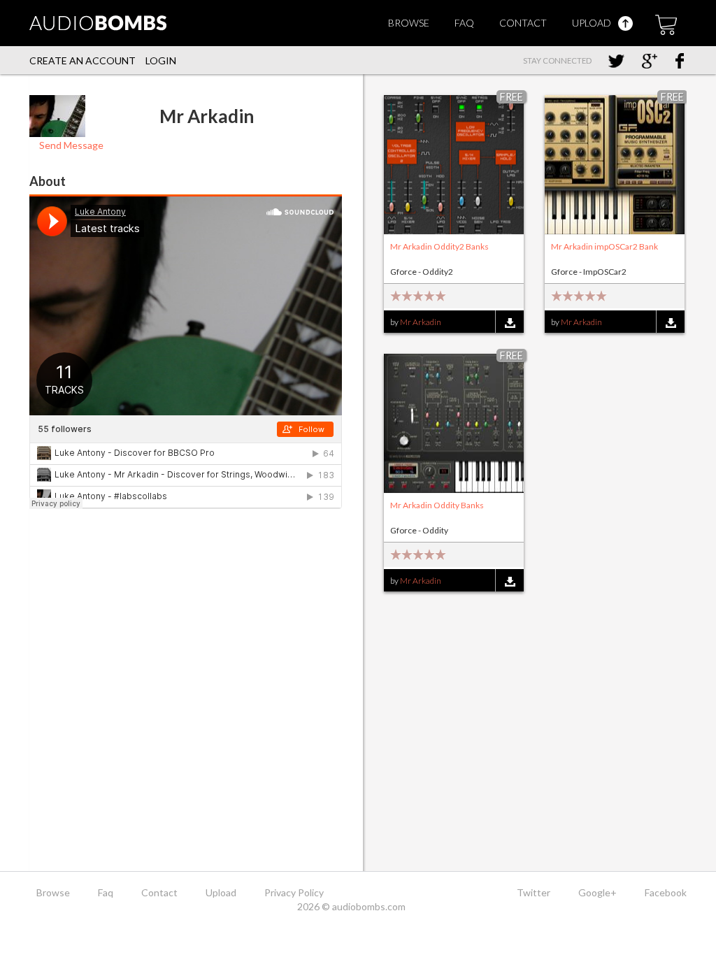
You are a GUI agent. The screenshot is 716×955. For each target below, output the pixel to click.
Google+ (597, 892)
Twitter (533, 892)
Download (509, 322)
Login (160, 60)
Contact (523, 23)
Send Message (70, 145)
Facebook (666, 892)
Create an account (82, 60)
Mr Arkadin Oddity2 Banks (439, 246)
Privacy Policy (294, 892)
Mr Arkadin (420, 322)
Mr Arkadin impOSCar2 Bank (604, 246)
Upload (592, 23)
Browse (408, 23)
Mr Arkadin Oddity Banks (437, 505)
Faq (464, 23)
